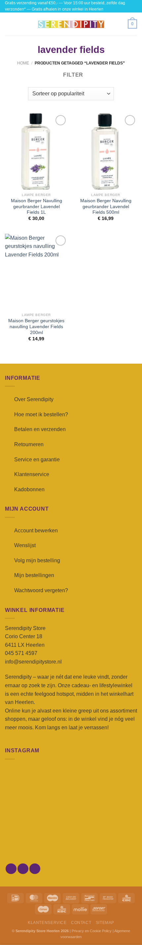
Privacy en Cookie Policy (92, 931)
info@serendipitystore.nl (33, 662)
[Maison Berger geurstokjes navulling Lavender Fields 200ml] (36, 272)
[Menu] (9, 24)
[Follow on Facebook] (11, 868)
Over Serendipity (33, 399)
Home (23, 63)
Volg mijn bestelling (37, 560)
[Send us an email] (34, 868)
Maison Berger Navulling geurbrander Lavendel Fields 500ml (105, 206)
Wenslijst (25, 545)
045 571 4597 (21, 653)
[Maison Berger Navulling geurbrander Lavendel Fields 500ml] (105, 151)
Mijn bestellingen (34, 575)
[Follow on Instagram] (23, 868)
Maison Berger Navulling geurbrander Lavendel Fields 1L (36, 206)
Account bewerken (36, 530)
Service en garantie (37, 459)
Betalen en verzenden (40, 429)
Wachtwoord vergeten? (41, 590)
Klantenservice (31, 474)
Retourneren (29, 444)
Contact (81, 922)
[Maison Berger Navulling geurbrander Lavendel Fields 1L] (36, 151)
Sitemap (105, 922)
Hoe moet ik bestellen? (41, 414)
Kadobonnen (29, 489)
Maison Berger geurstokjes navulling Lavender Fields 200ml (36, 326)
